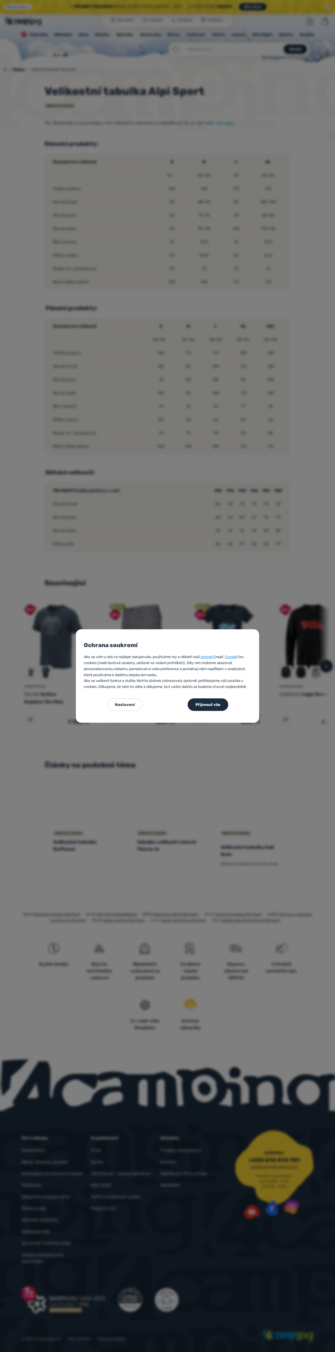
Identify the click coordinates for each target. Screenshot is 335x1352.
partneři (207, 657)
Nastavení (125, 704)
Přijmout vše (208, 704)
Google (230, 657)
